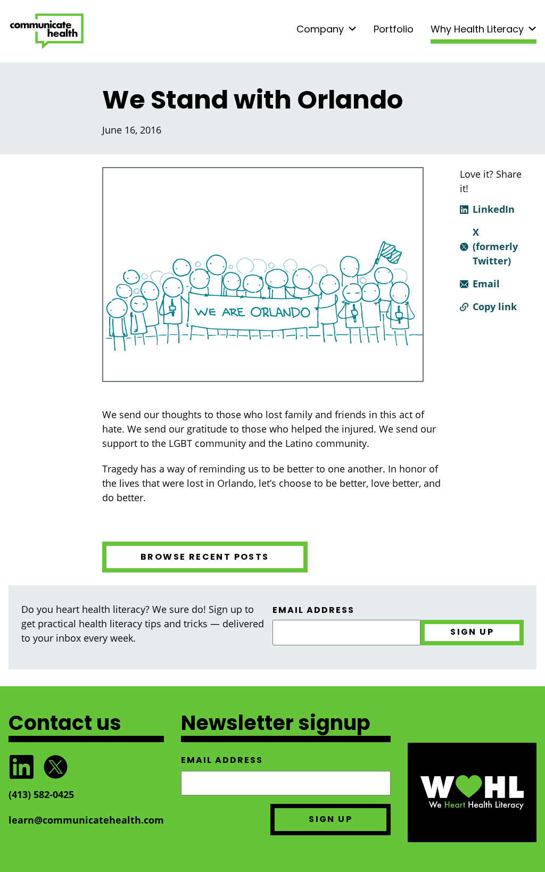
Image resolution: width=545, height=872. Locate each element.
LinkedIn (494, 209)
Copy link (495, 306)
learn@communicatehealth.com (86, 819)
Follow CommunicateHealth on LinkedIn (21, 767)
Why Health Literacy (477, 29)
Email (486, 283)
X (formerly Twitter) (495, 246)
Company (320, 29)
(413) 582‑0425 (41, 794)
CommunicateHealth (47, 31)
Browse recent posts (205, 557)
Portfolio (394, 29)
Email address (313, 610)
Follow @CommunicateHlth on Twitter (55, 767)
